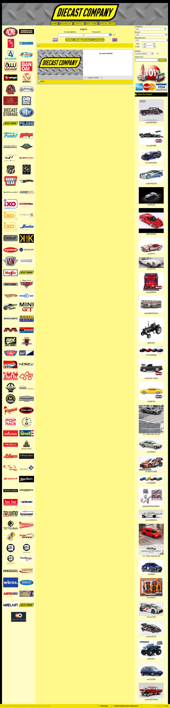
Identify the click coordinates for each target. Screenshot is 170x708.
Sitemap (104, 706)
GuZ (166, 706)
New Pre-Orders (145, 94)
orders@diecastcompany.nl (126, 706)
